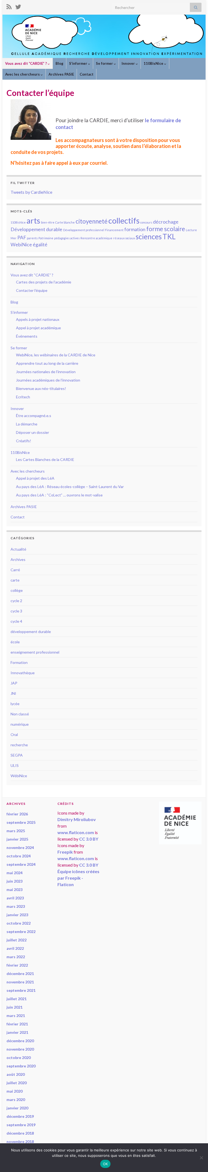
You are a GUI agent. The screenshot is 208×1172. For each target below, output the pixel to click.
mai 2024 (14, 872)
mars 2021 (15, 1015)
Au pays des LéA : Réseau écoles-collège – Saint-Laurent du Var (70, 486)
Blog (59, 63)
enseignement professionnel (35, 652)
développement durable (31, 631)
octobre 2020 (18, 1057)
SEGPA (17, 755)
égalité (40, 244)
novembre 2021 (20, 982)
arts (33, 220)
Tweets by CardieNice (31, 192)
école (15, 642)
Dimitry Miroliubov (76, 819)
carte (15, 580)
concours (146, 222)
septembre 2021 (20, 990)
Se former (105, 63)
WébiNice (19, 775)
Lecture (191, 230)
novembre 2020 (20, 1049)
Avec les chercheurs (23, 74)
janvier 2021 (17, 1032)
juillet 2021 (16, 998)
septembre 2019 (20, 1124)
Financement (114, 230)
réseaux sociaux (124, 238)
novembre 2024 (20, 847)
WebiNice (21, 244)
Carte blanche (65, 222)
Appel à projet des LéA (35, 478)
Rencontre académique (96, 238)
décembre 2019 (20, 1116)
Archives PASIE (61, 74)
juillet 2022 (16, 940)
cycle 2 (16, 600)
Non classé (20, 714)
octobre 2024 (18, 856)
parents (32, 238)
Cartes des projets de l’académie (43, 282)
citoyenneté (92, 221)
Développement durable (36, 229)
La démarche (26, 424)
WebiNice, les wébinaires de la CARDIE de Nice (55, 355)
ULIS (15, 765)
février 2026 (17, 814)
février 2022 (17, 965)
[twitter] (18, 6)
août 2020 (15, 1074)
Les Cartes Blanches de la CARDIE (45, 459)
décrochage (165, 222)
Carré (15, 569)
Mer (14, 238)
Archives (18, 559)
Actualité (18, 549)
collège (17, 590)
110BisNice (154, 63)
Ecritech (23, 397)
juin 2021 (14, 1007)
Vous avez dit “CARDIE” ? (26, 63)
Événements (26, 336)
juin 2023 (14, 881)
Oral (14, 734)
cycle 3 (16, 611)
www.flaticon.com (75, 832)
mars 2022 (15, 956)
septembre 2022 (20, 931)
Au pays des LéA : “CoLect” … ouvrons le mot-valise (59, 495)
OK (105, 1164)
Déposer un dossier (32, 432)
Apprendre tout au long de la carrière (47, 363)
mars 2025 (15, 830)
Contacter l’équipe (31, 290)
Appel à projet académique (38, 327)
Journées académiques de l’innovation (48, 380)
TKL (169, 236)
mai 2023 (14, 889)
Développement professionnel (83, 230)
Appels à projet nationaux (37, 319)
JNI (13, 693)
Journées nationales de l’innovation (46, 371)
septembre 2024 (20, 864)
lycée (15, 703)
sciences (149, 236)
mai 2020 (14, 1091)
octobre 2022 (18, 923)
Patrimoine (45, 238)
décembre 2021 (20, 973)
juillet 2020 (16, 1082)
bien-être (47, 222)
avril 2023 (15, 898)
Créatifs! (23, 440)
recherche (19, 744)
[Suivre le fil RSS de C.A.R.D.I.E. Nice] (9, 6)
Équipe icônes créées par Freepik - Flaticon (78, 878)
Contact (86, 74)
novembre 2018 (20, 1141)
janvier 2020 (17, 1108)
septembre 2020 (20, 1066)
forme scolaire (165, 229)
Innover (129, 63)
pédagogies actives (67, 238)
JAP (14, 683)
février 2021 (17, 1024)
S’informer (78, 63)
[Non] (201, 1157)
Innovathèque (23, 672)
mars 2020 (15, 1099)
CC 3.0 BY (88, 838)
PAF (21, 237)
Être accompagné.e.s (33, 415)
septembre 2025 (20, 822)
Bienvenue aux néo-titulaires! (41, 388)
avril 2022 (15, 948)
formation (134, 229)
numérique (20, 724)
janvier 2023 (17, 914)
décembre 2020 (20, 1040)
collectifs (123, 220)
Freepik (65, 851)
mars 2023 (15, 906)
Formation (19, 662)
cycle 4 (16, 621)
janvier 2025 (17, 839)
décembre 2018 (20, 1133)
